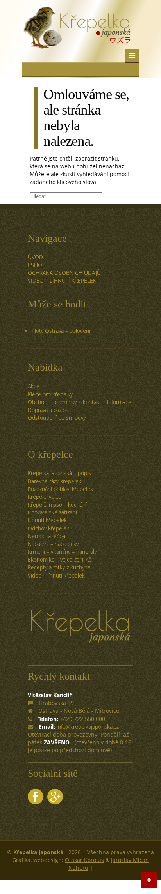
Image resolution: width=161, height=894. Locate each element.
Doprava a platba (48, 409)
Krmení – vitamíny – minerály (62, 551)
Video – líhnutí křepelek (62, 280)
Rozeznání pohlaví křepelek (60, 489)
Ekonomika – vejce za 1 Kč (59, 559)
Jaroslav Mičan (130, 860)
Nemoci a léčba (46, 536)
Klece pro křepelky (50, 394)
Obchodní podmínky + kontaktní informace (79, 402)
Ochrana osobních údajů (64, 272)
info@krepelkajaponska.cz (88, 726)
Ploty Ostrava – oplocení (61, 330)
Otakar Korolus (84, 860)
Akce (33, 386)
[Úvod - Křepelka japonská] (76, 37)
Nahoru (78, 867)
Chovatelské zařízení (52, 512)
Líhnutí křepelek (47, 520)
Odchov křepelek (48, 528)
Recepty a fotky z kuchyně (59, 567)
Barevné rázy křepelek (54, 481)
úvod (35, 257)
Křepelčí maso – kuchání (57, 504)
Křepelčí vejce (44, 496)
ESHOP (36, 265)
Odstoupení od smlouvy (57, 417)
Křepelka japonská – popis (59, 473)
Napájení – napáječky (53, 544)
